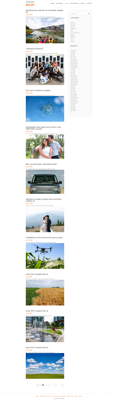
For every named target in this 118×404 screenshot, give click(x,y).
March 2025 (73, 75)
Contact (89, 3)
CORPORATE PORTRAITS (34, 49)
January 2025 (74, 78)
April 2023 (73, 109)
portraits (72, 35)
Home (52, 3)
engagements (74, 28)
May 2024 (73, 90)
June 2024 (73, 88)
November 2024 (74, 81)
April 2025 (73, 74)
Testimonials (74, 3)
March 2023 (73, 110)
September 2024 (74, 84)
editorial (72, 26)
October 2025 (74, 65)
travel (72, 40)
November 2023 (74, 99)
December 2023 (74, 97)
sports (72, 38)
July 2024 (73, 87)
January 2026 (74, 60)
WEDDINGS (56, 396)
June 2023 (73, 106)
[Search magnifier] (89, 13)
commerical (73, 24)
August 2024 (73, 85)
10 (53, 385)
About (83, 3)
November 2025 (74, 63)
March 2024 (73, 93)
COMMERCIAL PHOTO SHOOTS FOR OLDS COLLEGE (44, 238)
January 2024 (74, 96)
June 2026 (73, 53)
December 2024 (74, 79)
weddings (73, 41)
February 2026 (74, 59)
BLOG (72, 396)
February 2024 (74, 94)
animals (72, 22)
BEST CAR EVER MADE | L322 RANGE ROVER (41, 164)
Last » (62, 385)
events (72, 29)
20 (55, 385)
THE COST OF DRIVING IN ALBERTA (38, 90)
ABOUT (75, 396)
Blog (67, 3)
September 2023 (74, 101)
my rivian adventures (75, 32)
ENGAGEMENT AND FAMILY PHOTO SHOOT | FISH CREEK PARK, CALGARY (43, 128)
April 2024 (73, 91)
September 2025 (74, 66)
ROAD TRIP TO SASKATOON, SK (37, 274)
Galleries (59, 3)
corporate (73, 25)
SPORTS (68, 396)
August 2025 (73, 68)
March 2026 (73, 57)
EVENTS (47, 396)
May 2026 (73, 55)
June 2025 (73, 71)
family (72, 31)
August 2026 (73, 50)
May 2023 (73, 107)
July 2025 (73, 69)
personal (72, 34)
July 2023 (73, 104)
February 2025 (74, 77)
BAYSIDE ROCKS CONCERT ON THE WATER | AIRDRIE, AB (44, 11)
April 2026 (73, 56)
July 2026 (73, 52)
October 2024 (74, 82)
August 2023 (73, 103)
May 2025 (73, 72)
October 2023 (74, 100)
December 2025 (74, 62)
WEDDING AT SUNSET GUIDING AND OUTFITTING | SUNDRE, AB (44, 200)
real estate (73, 37)
